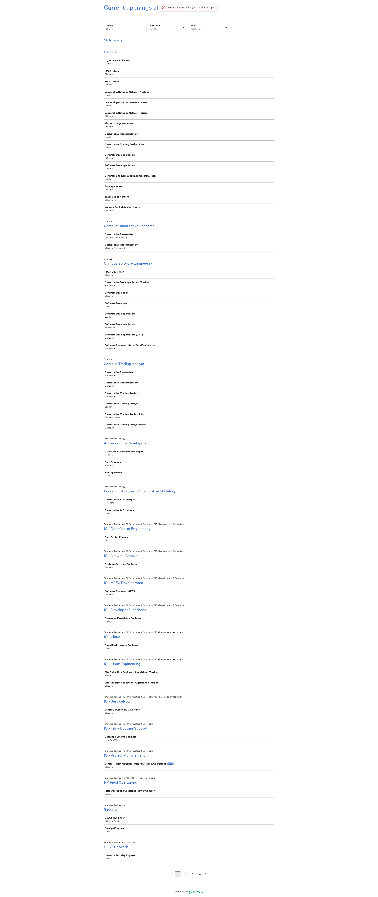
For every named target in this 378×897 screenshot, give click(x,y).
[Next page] (205, 874)
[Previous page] (172, 874)
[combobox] (191, 29)
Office (194, 25)
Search (109, 25)
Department (155, 25)
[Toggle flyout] (183, 28)
